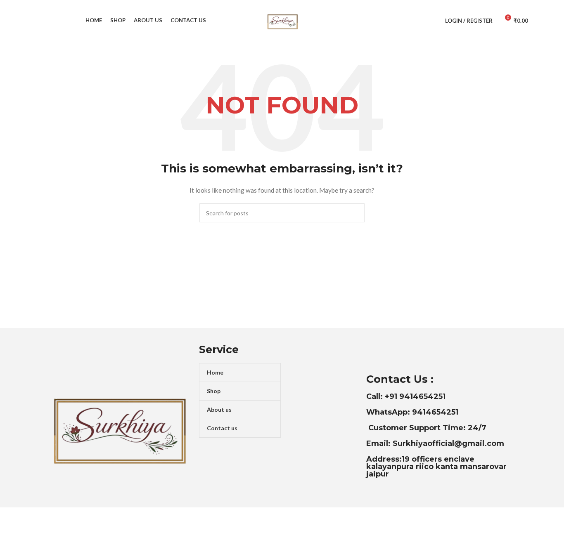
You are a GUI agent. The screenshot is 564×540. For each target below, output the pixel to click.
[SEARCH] (355, 212)
